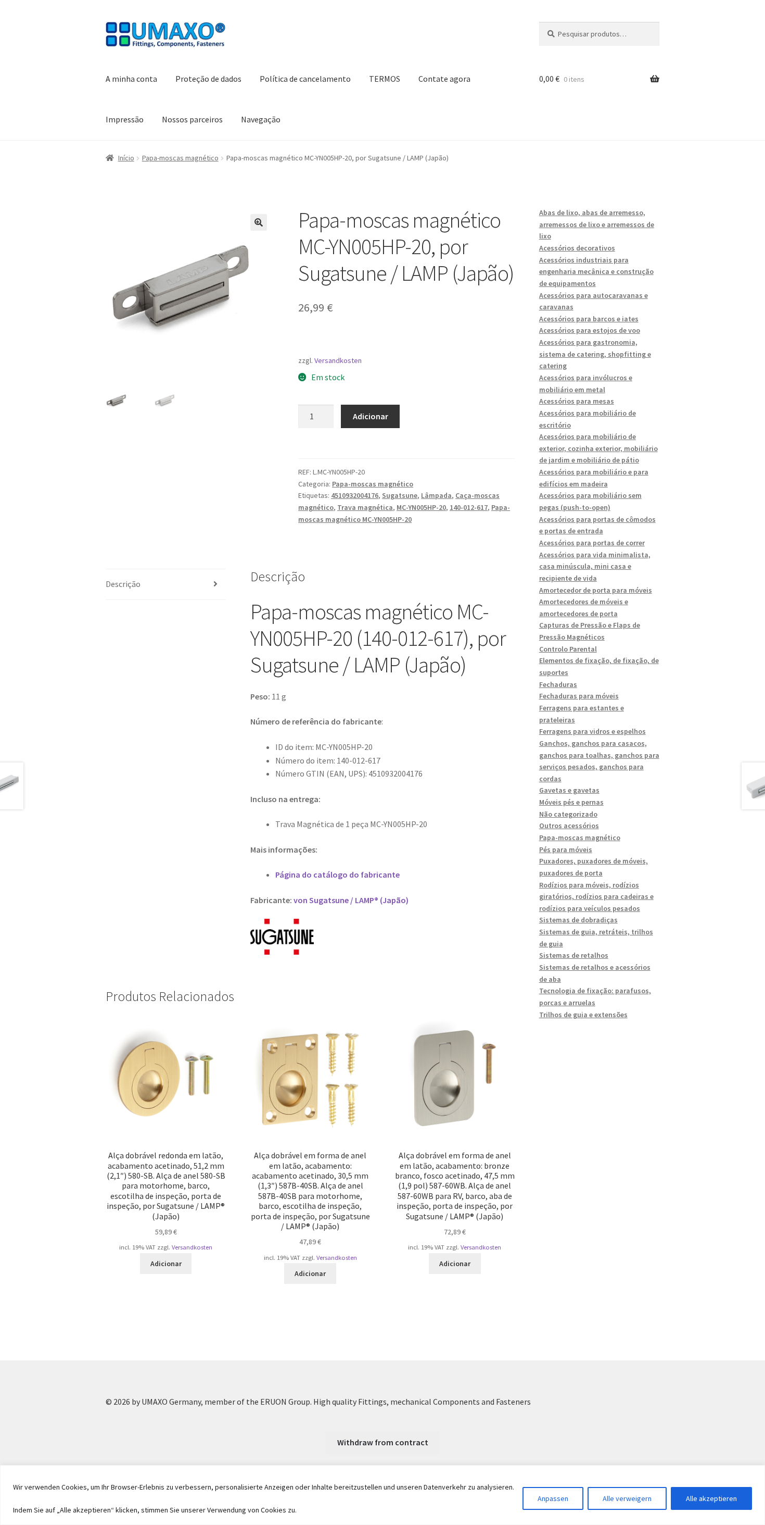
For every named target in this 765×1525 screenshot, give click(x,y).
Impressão (125, 119)
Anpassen (553, 1498)
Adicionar (370, 416)
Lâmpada (436, 495)
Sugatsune (399, 495)
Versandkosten (338, 360)
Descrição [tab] (123, 584)
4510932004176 (354, 495)
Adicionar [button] (166, 1263)
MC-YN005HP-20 (421, 507)
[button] (258, 222)
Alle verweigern (627, 1498)
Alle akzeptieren (711, 1498)
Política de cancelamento (305, 78)
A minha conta (131, 78)
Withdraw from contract (382, 1442)
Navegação (260, 119)
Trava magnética (365, 507)
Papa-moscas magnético (180, 157)
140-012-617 (469, 507)
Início (126, 157)
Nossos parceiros (192, 119)
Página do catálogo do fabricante (337, 874)
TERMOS (384, 78)
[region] (382, 1495)
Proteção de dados (208, 78)
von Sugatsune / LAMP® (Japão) (351, 900)
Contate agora (444, 78)
